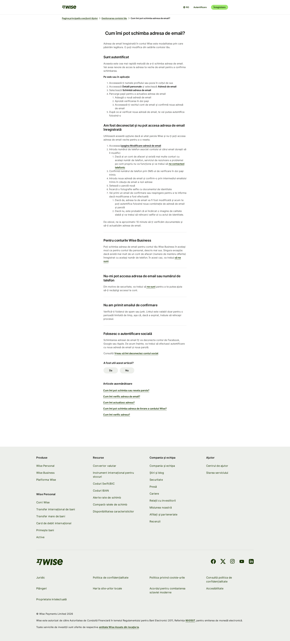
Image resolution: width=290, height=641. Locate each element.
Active (40, 537)
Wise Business (45, 472)
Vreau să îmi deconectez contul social (136, 353)
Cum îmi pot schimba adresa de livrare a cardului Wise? (135, 408)
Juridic (40, 577)
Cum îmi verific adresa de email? (121, 396)
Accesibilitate (215, 588)
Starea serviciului (217, 472)
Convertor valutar (104, 465)
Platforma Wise (46, 479)
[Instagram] (232, 562)
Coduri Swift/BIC (104, 483)
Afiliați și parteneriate (163, 514)
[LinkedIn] (251, 562)
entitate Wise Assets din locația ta (119, 627)
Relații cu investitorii (163, 500)
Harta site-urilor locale (107, 588)
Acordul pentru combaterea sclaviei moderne (167, 590)
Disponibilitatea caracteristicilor (113, 511)
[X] (223, 562)
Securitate (156, 479)
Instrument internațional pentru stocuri (113, 474)
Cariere (154, 493)
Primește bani (45, 530)
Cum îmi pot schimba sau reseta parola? (126, 390)
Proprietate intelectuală (51, 599)
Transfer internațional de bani (55, 509)
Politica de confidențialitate (110, 577)
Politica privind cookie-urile (167, 577)
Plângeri (41, 588)
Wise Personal (45, 465)
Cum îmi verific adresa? (116, 414)
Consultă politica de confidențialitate (219, 579)
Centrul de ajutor (217, 465)
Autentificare (200, 7)
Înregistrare (220, 7)
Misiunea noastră (161, 507)
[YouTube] (241, 562)
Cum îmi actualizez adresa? (119, 402)
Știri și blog (157, 472)
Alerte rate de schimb (107, 497)
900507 (190, 620)
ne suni (150, 286)
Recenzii (155, 521)
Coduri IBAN (101, 490)
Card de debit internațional (53, 523)
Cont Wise (43, 502)
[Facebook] (213, 562)
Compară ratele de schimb (110, 504)
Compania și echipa (162, 465)
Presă (153, 486)
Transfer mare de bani (50, 516)
